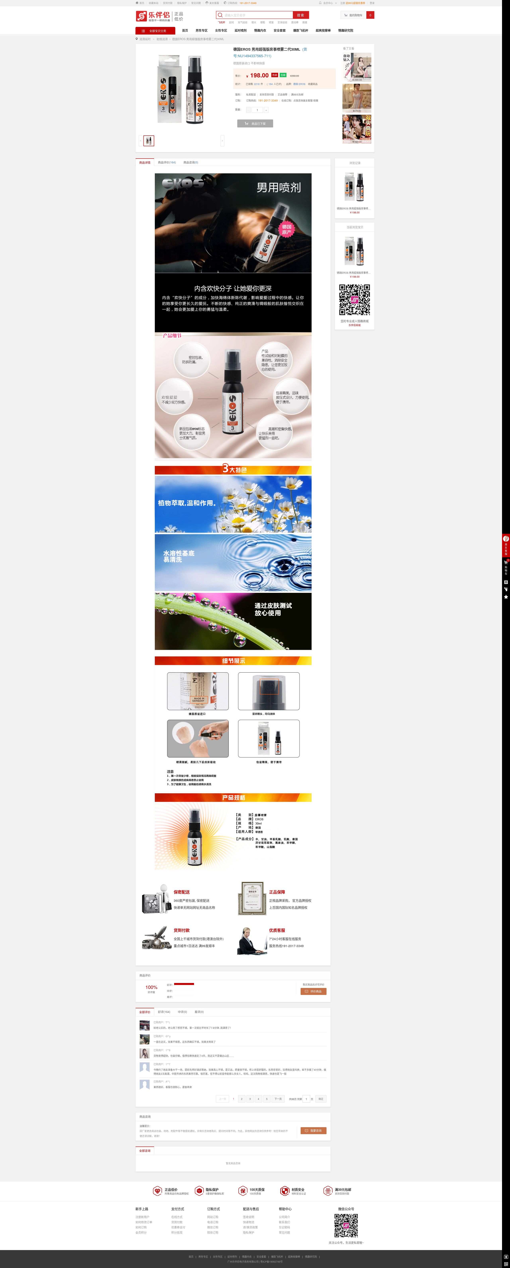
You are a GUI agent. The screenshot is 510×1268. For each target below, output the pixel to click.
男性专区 (202, 30)
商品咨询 (190, 162)
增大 (253, 22)
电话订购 (212, 1222)
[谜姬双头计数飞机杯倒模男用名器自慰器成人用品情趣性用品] (356, 129)
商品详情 (144, 162)
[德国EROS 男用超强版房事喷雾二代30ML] (354, 187)
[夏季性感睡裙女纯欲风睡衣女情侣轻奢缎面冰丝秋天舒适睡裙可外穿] (356, 98)
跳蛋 (304, 22)
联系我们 (284, 1222)
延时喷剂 (241, 30)
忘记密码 (284, 1227)
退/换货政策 (250, 1227)
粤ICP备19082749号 (271, 1261)
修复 (271, 22)
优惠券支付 (178, 1227)
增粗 (262, 22)
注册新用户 (142, 1217)
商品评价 (145, 975)
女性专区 (221, 30)
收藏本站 (153, 3)
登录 (372, 3)
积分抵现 (176, 1232)
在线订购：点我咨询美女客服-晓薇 (299, 100)
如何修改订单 (143, 1222)
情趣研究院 (345, 30)
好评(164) (164, 1012)
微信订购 (212, 1227)
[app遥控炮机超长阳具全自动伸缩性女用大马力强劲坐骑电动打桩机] (356, 67)
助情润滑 (162, 39)
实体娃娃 (282, 22)
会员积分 (141, 1232)
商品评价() (167, 162)
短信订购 (212, 1232)
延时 (231, 22)
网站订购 (212, 1217)
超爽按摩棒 (323, 30)
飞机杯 (221, 22)
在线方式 (176, 1217)
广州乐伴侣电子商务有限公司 (243, 1261)
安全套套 (280, 30)
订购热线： (262, 100)
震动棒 (294, 22)
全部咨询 (144, 1151)
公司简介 (284, 1217)
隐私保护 (182, 3)
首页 (185, 30)
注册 (342, 3)
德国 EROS (299, 84)
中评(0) (182, 1012)
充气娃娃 (242, 22)
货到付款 (168, 3)
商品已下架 (259, 123)
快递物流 (248, 1222)
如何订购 (141, 1227)
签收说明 (248, 1217)
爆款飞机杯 (300, 30)
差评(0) (199, 1012)
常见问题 (196, 3)
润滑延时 (145, 39)
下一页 (278, 1098)
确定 (321, 1098)
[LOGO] (159, 16)
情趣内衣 (260, 30)
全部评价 (144, 1012)
